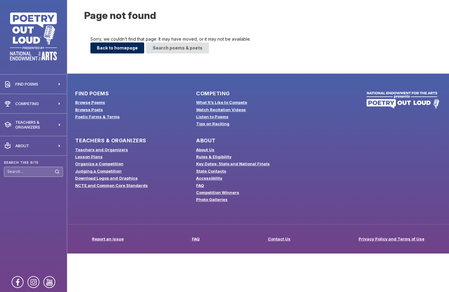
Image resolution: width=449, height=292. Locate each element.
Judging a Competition (98, 171)
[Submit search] (57, 172)
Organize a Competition (99, 163)
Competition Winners (217, 192)
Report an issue (108, 238)
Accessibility (209, 178)
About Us (205, 149)
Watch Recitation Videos (221, 109)
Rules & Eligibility (214, 156)
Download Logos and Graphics (106, 178)
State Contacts (211, 171)
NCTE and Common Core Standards (111, 185)
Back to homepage (117, 47)
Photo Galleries (212, 199)
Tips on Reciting (212, 123)
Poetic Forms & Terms (97, 116)
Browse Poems (90, 102)
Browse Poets (89, 109)
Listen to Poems (212, 116)
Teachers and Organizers (101, 149)
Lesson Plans (89, 156)
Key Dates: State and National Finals (233, 163)
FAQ (200, 185)
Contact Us (279, 238)
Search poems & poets (178, 47)
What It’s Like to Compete (221, 102)
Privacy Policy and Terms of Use (391, 238)
